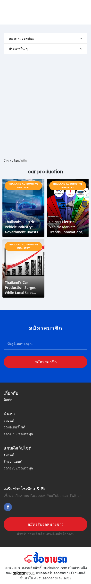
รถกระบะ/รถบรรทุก (18, 434)
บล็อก (15, 160)
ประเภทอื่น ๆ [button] (18, 48)
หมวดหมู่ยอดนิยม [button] (21, 38)
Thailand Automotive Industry (23, 185)
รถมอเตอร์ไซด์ (14, 427)
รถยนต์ (9, 420)
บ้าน (6, 160)
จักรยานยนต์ (13, 461)
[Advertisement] (45, 104)
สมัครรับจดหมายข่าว (46, 524)
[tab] (45, 38)
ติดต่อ (8, 399)
